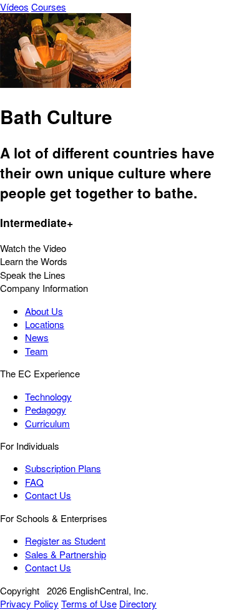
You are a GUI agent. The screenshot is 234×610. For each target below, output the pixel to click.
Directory (138, 603)
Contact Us (48, 494)
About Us (44, 310)
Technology (48, 396)
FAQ (34, 481)
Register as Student (65, 540)
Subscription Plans (63, 468)
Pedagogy (45, 409)
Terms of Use (89, 603)
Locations (44, 324)
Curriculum (47, 423)
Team (36, 350)
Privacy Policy (29, 603)
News (37, 337)
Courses (48, 6)
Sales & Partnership (65, 554)
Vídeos (14, 6)
